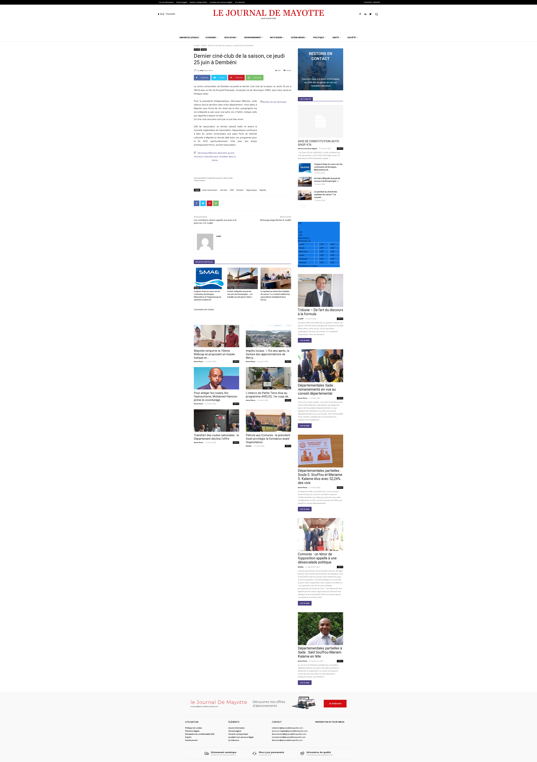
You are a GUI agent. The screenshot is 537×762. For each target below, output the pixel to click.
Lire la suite (304, 340)
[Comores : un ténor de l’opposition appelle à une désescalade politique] (320, 534)
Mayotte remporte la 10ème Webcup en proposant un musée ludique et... (214, 354)
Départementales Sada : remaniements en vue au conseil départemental (317, 389)
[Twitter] (370, 14)
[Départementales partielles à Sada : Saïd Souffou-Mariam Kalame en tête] (320, 628)
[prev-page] (299, 206)
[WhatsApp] (216, 203)
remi (201, 70)
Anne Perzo (198, 361)
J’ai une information (237, 728)
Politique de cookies (193, 728)
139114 (236, 361)
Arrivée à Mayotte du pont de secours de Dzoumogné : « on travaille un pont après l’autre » (239, 294)
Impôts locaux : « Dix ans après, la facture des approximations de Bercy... (267, 354)
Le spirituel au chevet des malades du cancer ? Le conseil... (325, 194)
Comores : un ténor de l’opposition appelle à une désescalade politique (317, 558)
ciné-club (223, 190)
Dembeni (239, 190)
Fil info (203, 45)
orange (204, 49)
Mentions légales (192, 731)
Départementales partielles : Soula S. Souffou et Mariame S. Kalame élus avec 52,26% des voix (320, 477)
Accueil (196, 45)
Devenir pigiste (235, 731)
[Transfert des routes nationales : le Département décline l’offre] (216, 420)
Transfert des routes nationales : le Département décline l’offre (216, 437)
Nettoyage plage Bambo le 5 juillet (275, 220)
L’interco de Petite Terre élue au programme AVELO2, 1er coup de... (268, 394)
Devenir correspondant (238, 734)
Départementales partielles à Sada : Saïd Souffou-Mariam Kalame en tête (320, 652)
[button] (376, 14)
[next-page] (304, 206)
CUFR (232, 190)
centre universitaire (209, 190)
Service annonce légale (307, 148)
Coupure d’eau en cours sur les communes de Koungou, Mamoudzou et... (328, 167)
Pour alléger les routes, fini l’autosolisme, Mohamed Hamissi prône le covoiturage (215, 396)
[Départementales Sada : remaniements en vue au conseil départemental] (320, 365)
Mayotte (263, 190)
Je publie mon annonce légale (241, 737)
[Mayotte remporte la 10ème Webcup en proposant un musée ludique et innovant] (216, 336)
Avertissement (191, 740)
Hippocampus (251, 190)
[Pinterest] (209, 203)
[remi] (195, 70)
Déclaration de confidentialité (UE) (199, 734)
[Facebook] (360, 14)
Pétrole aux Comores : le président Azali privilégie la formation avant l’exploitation (268, 439)
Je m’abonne (234, 740)
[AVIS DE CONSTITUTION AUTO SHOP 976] (320, 121)
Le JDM (300, 319)
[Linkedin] (365, 14)
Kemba (248, 446)
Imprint (188, 737)
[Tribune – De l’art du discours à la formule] (320, 290)
